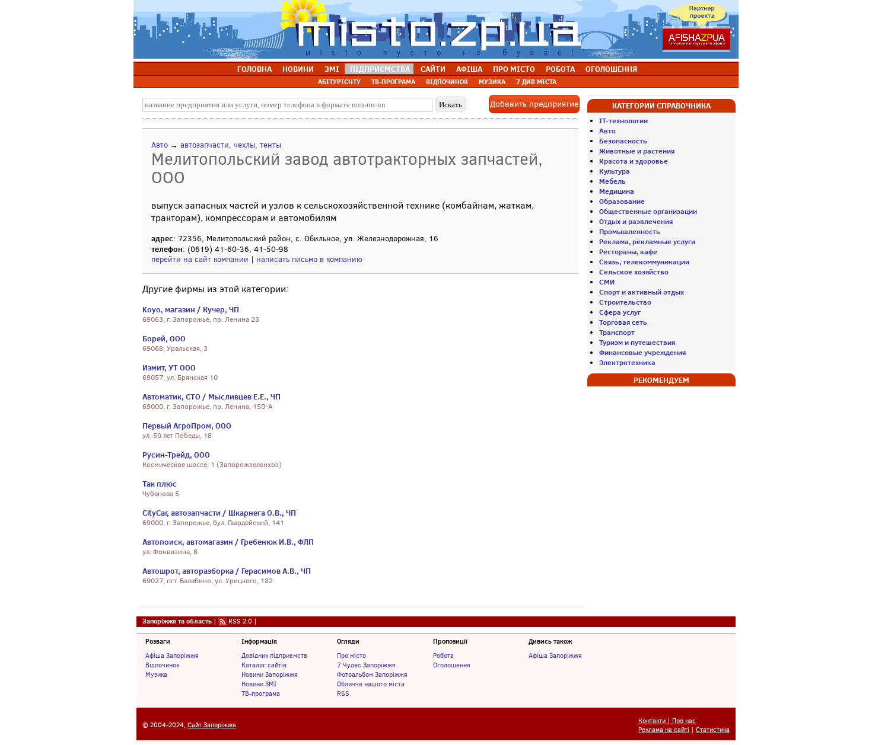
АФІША (469, 68)
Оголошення (451, 665)
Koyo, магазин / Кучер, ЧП (190, 309)
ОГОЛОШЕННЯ (611, 68)
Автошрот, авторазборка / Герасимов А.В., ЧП (226, 570)
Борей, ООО (164, 338)
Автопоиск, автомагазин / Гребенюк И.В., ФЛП (228, 541)
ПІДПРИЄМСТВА (380, 68)
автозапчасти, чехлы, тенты (230, 145)
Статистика (713, 729)
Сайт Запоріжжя (211, 725)
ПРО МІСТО (514, 68)
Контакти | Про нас (667, 721)
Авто (159, 145)
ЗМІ (331, 68)
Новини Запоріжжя (269, 674)
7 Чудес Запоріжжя (366, 665)
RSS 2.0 (240, 621)
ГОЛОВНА (254, 68)
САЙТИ (433, 68)
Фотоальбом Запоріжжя (372, 674)
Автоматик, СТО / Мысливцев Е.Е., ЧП (211, 396)
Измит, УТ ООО (169, 367)
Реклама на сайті (663, 729)
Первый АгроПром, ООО (186, 425)
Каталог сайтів (264, 665)
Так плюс (159, 483)
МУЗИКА (492, 82)
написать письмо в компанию (309, 259)
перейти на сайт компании (200, 259)
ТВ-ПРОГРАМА (393, 82)
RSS (343, 693)
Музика (156, 674)
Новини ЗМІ (258, 684)
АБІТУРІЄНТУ (339, 82)
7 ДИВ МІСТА (536, 82)
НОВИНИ (298, 68)
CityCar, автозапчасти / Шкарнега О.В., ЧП (219, 512)
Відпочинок (162, 665)
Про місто (351, 655)
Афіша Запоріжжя (172, 655)
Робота (443, 655)
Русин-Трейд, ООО (176, 454)
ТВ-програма (260, 693)
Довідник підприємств (274, 655)
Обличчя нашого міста (371, 684)
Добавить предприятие (534, 104)
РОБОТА (560, 68)
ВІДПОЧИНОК (447, 82)
